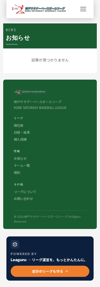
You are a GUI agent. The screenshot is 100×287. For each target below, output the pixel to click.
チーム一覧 (22, 165)
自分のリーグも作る (47, 271)
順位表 (18, 125)
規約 (17, 172)
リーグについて (25, 191)
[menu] (83, 9)
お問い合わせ (23, 198)
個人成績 (20, 139)
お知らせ (20, 158)
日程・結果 (22, 132)
